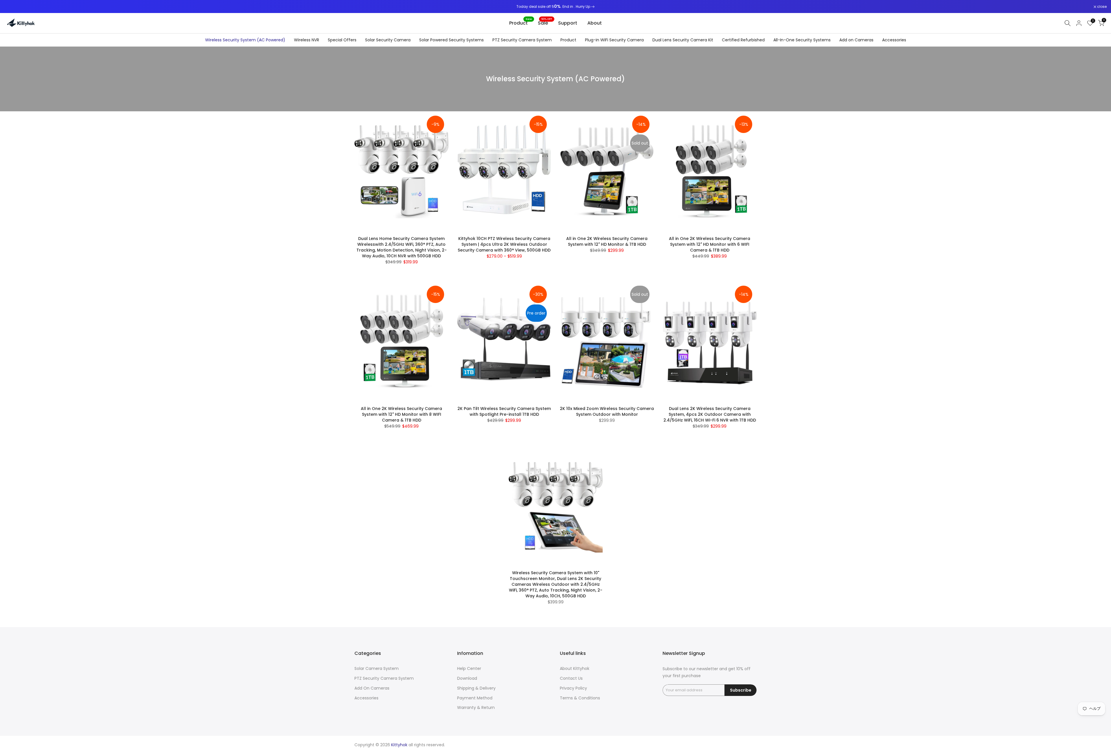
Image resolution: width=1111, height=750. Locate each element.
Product (520, 22)
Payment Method (474, 698)
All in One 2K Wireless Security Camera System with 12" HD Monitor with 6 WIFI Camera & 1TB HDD (709, 244)
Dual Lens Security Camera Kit (682, 40)
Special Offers (342, 40)
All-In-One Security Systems (802, 40)
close (12, 6)
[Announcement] (555, 6)
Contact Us (571, 678)
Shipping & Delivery (476, 688)
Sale (545, 22)
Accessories (894, 40)
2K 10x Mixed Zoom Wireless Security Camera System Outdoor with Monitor (607, 411)
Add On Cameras (371, 688)
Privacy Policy (573, 688)
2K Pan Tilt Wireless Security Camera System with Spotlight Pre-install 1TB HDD (504, 411)
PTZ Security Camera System (522, 40)
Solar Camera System (376, 668)
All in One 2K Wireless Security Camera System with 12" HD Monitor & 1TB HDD (607, 241)
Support (567, 23)
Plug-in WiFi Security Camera (614, 40)
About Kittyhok (574, 668)
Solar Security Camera (388, 40)
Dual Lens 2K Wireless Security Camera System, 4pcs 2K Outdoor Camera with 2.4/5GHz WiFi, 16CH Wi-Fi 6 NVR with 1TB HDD (709, 414)
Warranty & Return (476, 707)
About (594, 23)
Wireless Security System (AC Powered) (245, 40)
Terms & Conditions (580, 698)
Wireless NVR (306, 40)
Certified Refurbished (743, 40)
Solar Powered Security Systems (451, 40)
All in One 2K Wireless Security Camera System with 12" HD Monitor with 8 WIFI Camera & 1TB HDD (401, 414)
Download (467, 678)
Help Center (469, 668)
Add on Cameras (856, 40)
